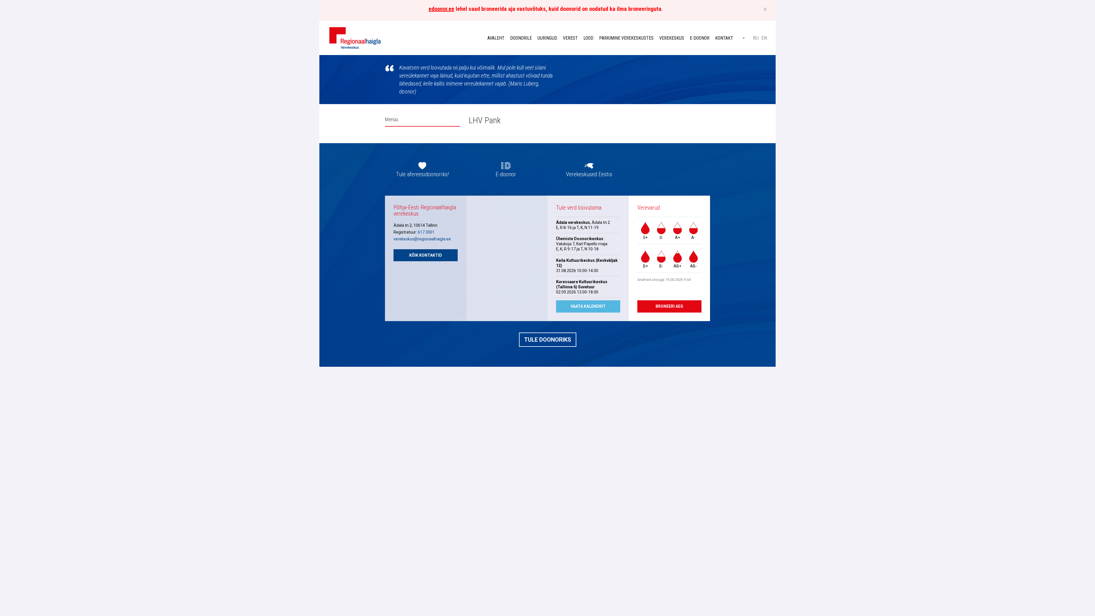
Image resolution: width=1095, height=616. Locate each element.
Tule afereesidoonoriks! (422, 174)
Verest (570, 38)
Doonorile (521, 38)
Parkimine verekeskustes (626, 38)
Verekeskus (671, 38)
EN (764, 38)
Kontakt (724, 38)
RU (756, 38)
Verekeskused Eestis (589, 174)
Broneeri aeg (669, 306)
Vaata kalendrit (588, 306)
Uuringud (547, 38)
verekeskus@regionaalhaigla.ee (422, 239)
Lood (588, 38)
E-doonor (699, 38)
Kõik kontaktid (425, 255)
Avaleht (495, 38)
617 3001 (426, 232)
